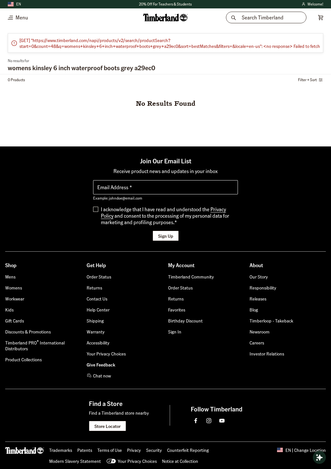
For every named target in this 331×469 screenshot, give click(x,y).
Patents (84, 450)
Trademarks (60, 450)
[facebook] (196, 420)
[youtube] (222, 420)
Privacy (134, 450)
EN (18, 4)
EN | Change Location (305, 450)
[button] (174, 331)
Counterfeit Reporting (188, 450)
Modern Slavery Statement (75, 461)
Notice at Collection (180, 461)
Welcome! (312, 4)
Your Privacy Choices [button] (137, 461)
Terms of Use (109, 450)
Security (154, 450)
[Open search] (319, 457)
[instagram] (209, 420)
